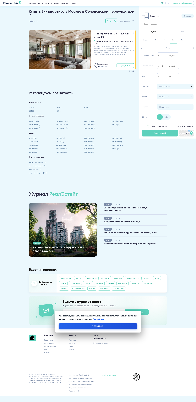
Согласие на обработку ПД (79, 375)
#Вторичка (105, 278)
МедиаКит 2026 (74, 391)
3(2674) (59, 107)
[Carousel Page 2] (53, 68)
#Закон (63, 283)
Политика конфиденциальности (81, 378)
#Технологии (104, 288)
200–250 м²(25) (89, 128)
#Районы (64, 288)
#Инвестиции (75, 283)
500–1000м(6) (116, 142)
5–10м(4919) (33, 142)
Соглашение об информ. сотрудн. (81, 381)
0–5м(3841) (33, 138)
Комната (72, 349)
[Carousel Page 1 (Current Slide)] (38, 68)
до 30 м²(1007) (34, 121)
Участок (47, 352)
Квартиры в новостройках (49, 341)
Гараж (71, 346)
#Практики (135, 283)
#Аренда (79, 278)
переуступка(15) (35, 169)
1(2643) (31, 107)
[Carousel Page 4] (82, 68)
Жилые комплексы (100, 343)
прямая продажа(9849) (37, 162)
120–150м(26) (61, 152)
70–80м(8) (60, 142)
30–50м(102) (33, 152)
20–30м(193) (33, 149)
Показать (160, 133)
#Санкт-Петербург (78, 288)
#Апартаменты (66, 278)
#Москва (110, 283)
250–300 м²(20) (117, 121)
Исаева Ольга (103, 64)
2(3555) (31, 111)
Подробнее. (98, 319)
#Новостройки (119, 288)
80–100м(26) (61, 145)
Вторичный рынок (51, 346)
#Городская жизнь (133, 278)
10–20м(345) (33, 145)
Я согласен (98, 326)
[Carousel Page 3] (67, 68)
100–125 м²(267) (62, 124)
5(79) (86, 107)
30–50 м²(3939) (34, 124)
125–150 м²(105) (62, 128)
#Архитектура (92, 278)
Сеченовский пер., (127, 41)
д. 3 (97, 43)
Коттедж (47, 349)
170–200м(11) (89, 142)
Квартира (72, 340)
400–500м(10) (116, 138)
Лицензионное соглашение (79, 388)
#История (99, 283)
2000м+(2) (115, 149)
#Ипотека (88, 283)
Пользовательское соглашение (81, 384)
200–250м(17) (89, 145)
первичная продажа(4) (37, 166)
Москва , (98, 41)
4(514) (58, 111)
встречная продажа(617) (38, 173)
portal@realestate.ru (108, 375)
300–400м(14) (89, 152)
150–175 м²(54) (89, 121)
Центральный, (106, 41)
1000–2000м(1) (117, 145)
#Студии (92, 288)
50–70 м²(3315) (34, 128)
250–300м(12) (89, 149)
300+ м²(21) (115, 124)
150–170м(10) (89, 138)
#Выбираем (118, 278)
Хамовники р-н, (116, 41)
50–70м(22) (60, 138)
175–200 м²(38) (89, 124)
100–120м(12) (61, 149)
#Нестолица (122, 283)
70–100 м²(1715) (62, 121)
